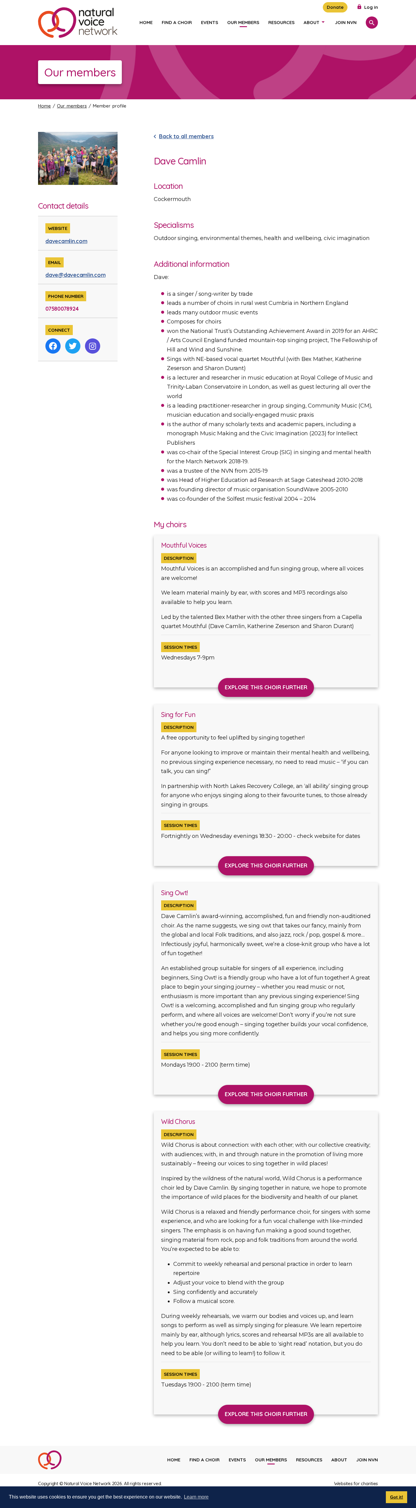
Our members (243, 22)
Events (209, 22)
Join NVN (346, 22)
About (311, 22)
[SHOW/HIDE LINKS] (323, 22)
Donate (335, 7)
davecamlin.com (66, 241)
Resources (281, 22)
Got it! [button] (396, 1497)
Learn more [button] (196, 1496)
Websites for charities (356, 1483)
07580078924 (62, 308)
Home (146, 22)
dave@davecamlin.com (75, 274)
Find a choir (177, 22)
